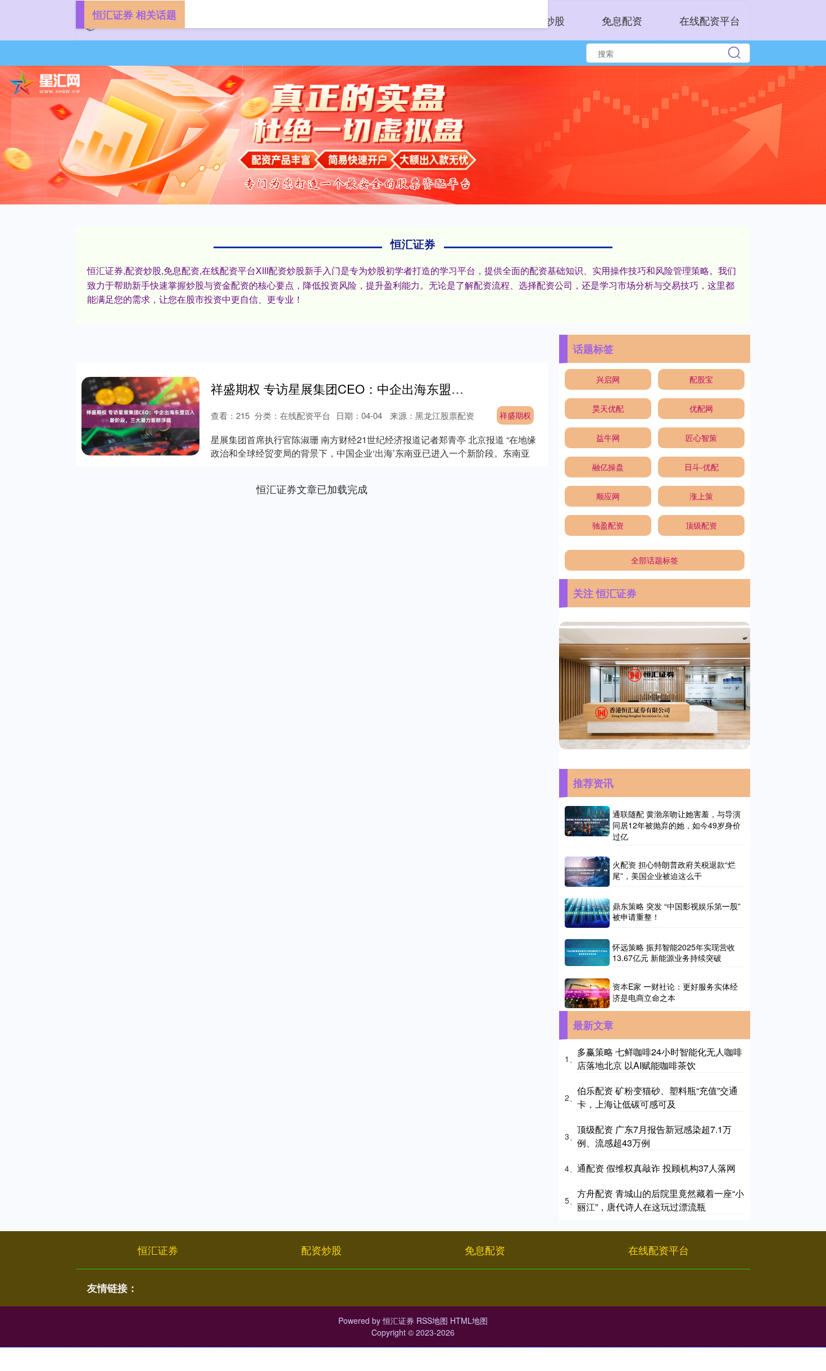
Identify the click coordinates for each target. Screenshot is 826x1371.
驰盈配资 (608, 525)
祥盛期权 (515, 415)
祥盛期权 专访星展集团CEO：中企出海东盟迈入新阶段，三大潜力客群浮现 (417, 388)
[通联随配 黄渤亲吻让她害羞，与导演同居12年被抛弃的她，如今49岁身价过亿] (587, 825)
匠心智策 (701, 437)
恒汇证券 (158, 1249)
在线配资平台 (709, 20)
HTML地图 (469, 1320)
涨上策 (701, 496)
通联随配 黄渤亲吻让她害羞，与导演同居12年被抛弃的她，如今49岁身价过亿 (676, 824)
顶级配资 (701, 525)
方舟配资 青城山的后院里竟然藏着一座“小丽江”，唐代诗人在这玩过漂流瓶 (660, 1200)
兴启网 (608, 379)
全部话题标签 (654, 560)
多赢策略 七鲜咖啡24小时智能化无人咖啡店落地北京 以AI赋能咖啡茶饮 (659, 1058)
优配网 (701, 408)
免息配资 (622, 20)
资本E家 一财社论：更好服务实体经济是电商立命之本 (675, 992)
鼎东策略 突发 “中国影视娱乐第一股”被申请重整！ (676, 911)
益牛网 (608, 437)
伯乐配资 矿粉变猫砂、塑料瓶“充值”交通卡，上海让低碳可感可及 (657, 1097)
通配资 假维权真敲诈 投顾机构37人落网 (656, 1168)
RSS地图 (432, 1320)
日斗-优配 (701, 466)
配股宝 (701, 379)
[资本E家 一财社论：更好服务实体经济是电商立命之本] (587, 993)
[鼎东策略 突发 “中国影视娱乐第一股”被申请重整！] (587, 913)
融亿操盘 (608, 466)
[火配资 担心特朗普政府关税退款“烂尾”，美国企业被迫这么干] (587, 871)
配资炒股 (321, 1249)
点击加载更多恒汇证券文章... (312, 488)
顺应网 (608, 496)
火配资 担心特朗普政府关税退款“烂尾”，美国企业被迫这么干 (674, 870)
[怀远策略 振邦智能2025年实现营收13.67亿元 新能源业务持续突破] (587, 953)
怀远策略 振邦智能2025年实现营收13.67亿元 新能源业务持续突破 (673, 952)
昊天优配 (608, 408)
